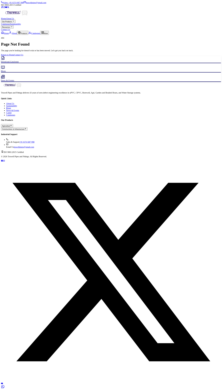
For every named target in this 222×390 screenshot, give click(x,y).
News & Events (12, 110)
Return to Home (7, 55)
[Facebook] (2, 7)
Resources (6, 27)
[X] (111, 381)
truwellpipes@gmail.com (24, 147)
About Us (10, 18)
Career (9, 113)
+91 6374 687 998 (26, 142)
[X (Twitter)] (8, 7)
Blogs (8, 108)
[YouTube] (6, 7)
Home (3, 18)
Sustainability (15, 24)
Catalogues (5, 24)
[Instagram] (4, 7)
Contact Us (5, 29)
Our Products (7, 22)
